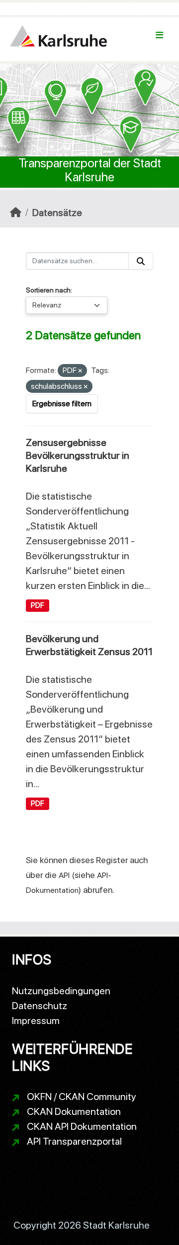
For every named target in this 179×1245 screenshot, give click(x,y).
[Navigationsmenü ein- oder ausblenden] (159, 35)
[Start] (15, 213)
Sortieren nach (48, 290)
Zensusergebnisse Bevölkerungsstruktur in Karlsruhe (77, 455)
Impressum (36, 1020)
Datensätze (57, 213)
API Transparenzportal (74, 1141)
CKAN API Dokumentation (82, 1126)
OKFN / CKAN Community (81, 1096)
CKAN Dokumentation (74, 1111)
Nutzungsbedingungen (61, 991)
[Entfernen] (80, 371)
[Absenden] (140, 261)
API (64, 875)
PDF (37, 605)
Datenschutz (39, 1006)
